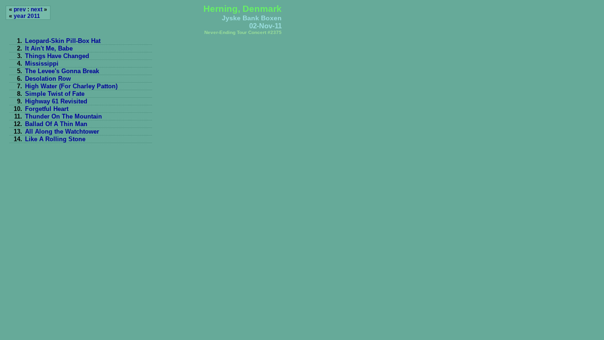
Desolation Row (48, 78)
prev (20, 9)
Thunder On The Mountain (63, 116)
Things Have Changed (57, 56)
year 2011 (27, 16)
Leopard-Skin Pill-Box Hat (63, 40)
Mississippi (42, 63)
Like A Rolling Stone (55, 139)
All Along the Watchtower (62, 131)
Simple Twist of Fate (54, 93)
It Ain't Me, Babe (49, 48)
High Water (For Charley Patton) (71, 86)
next (36, 9)
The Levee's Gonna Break (62, 71)
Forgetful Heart (46, 108)
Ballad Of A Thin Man (56, 124)
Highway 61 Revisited (56, 101)
